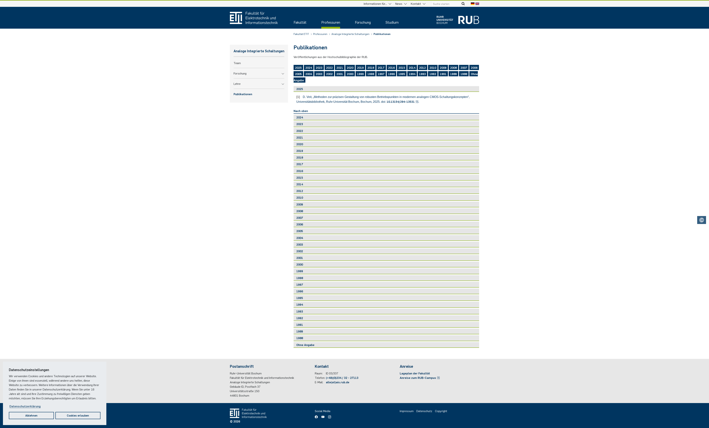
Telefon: (320, 377)
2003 (319, 74)
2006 (474, 67)
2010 (432, 67)
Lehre (237, 83)
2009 (443, 67)
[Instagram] (328, 416)
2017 (381, 67)
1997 (381, 74)
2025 (298, 67)
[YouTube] (323, 416)
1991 (443, 74)
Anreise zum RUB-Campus (418, 377)
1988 (463, 74)
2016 (391, 67)
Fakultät (300, 22)
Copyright (441, 411)
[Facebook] (317, 416)
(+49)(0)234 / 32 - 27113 (342, 377)
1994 (412, 74)
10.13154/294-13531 (401, 101)
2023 (319, 67)
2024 (308, 67)
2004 (308, 74)
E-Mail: (319, 382)
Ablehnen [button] (31, 415)
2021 (339, 67)
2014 (412, 67)
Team (237, 63)
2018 (370, 67)
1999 (360, 74)
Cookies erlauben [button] (78, 415)
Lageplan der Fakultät (415, 373)
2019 (360, 67)
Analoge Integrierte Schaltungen (350, 33)
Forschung (363, 22)
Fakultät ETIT (302, 33)
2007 (463, 67)
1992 (432, 74)
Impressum (407, 411)
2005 (298, 74)
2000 (350, 74)
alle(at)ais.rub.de (337, 382)
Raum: (319, 373)
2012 (422, 67)
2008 (453, 67)
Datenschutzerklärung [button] (25, 406)
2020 (350, 67)
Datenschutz (424, 411)
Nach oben (301, 111)
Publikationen (382, 33)
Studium (392, 22)
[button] (282, 73)
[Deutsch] (473, 3)
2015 (401, 67)
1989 (453, 74)
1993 (422, 74)
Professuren (330, 22)
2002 (329, 74)
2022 (329, 67)
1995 (401, 74)
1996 (391, 74)
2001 (339, 74)
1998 (370, 74)
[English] (477, 3)
